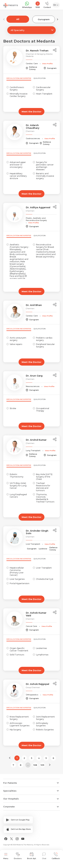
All (17, 19)
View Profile (47, 63)
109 (42, 765)
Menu (5, 858)
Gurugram (44, 19)
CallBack (56, 858)
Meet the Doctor (31, 111)
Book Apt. (31, 858)
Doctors (18, 858)
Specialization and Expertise (18, 78)
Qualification (40, 78)
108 (35, 765)
